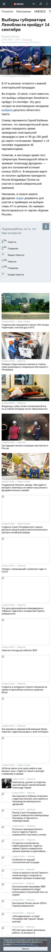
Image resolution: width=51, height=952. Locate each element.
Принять (25, 949)
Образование (23, 11)
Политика (27, 40)
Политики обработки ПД (22, 944)
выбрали (7, 110)
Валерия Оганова (11, 36)
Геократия (7, 11)
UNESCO (40, 11)
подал (20, 198)
